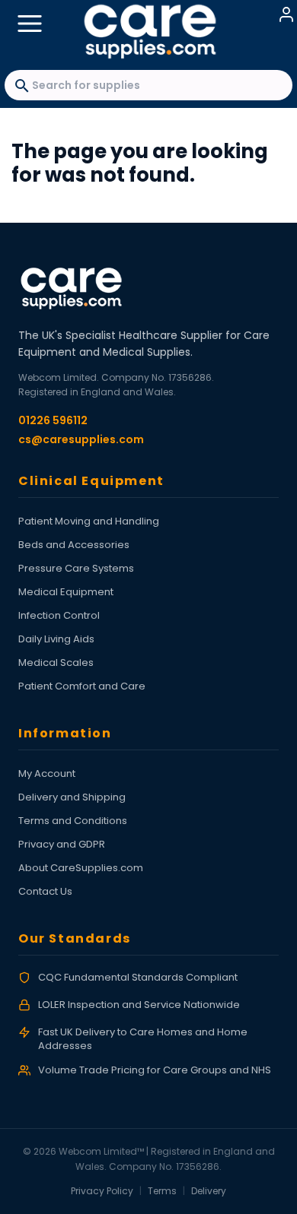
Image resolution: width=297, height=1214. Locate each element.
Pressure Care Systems (76, 568)
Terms (162, 1190)
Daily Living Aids (56, 639)
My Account (46, 773)
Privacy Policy (102, 1190)
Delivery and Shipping (72, 797)
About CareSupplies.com (80, 868)
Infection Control (59, 615)
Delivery (208, 1190)
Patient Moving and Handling (88, 521)
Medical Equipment (65, 592)
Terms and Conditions (72, 820)
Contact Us (45, 891)
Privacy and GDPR (61, 844)
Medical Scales (56, 662)
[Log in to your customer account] (286, 14)
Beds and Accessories (73, 544)
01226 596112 (53, 420)
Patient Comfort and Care (81, 686)
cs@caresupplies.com (81, 439)
